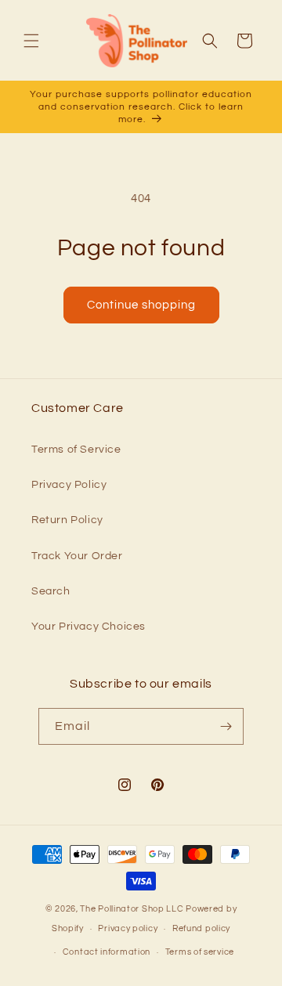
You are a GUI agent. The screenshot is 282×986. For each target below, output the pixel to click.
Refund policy (201, 928)
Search (50, 591)
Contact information (106, 952)
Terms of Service (76, 449)
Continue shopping (141, 305)
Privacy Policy (69, 484)
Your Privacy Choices (88, 626)
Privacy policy (127, 928)
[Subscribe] (225, 726)
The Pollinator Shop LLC (131, 909)
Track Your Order (77, 556)
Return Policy (67, 520)
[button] (31, 40)
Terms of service (199, 952)
